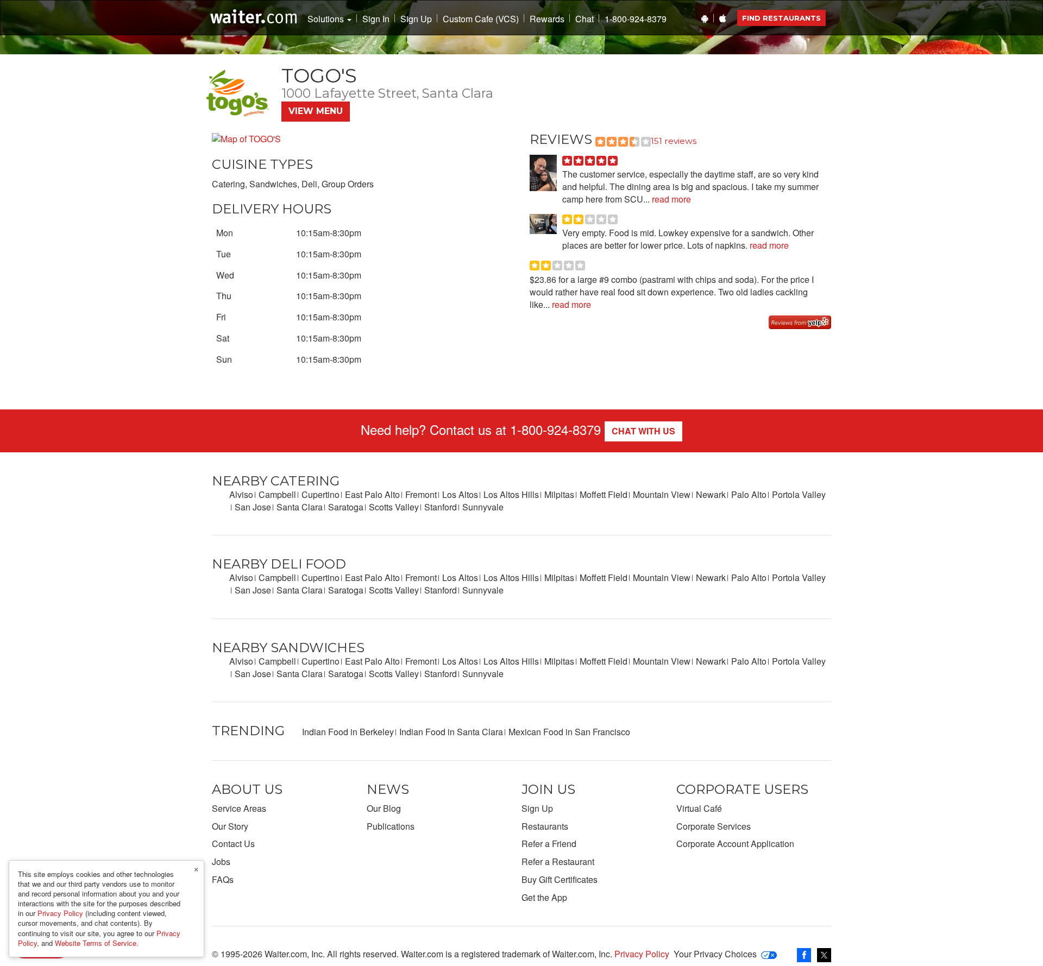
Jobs (221, 861)
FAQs (223, 879)
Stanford (440, 507)
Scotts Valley (394, 507)
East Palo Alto (372, 494)
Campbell (277, 494)
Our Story (230, 826)
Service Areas (239, 808)
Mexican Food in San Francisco (569, 731)
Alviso (241, 494)
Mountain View (661, 494)
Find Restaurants (781, 18)
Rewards (547, 19)
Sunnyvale (483, 507)
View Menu (315, 111)
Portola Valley (799, 494)
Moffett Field (603, 494)
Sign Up (416, 19)
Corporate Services (713, 826)
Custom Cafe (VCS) (481, 19)
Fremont (421, 494)
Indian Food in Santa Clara (451, 731)
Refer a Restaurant (558, 861)
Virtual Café (699, 808)
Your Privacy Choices (715, 954)
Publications (390, 826)
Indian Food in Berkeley (348, 731)
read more (670, 199)
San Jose (253, 507)
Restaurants (545, 826)
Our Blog (384, 808)
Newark (711, 494)
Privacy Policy (641, 954)
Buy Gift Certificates (560, 879)
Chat (584, 19)
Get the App (544, 897)
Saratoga (345, 507)
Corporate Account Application (735, 843)
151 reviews (673, 141)
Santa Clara (300, 507)
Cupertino (320, 494)
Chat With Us (643, 431)
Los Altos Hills (511, 494)
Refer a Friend (549, 843)
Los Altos (460, 494)
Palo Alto (748, 494)
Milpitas (559, 494)
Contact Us (233, 843)
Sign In (375, 19)
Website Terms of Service (95, 943)
